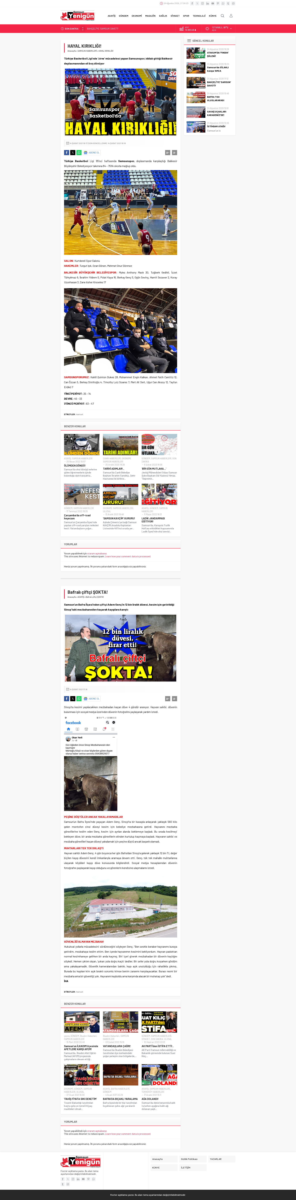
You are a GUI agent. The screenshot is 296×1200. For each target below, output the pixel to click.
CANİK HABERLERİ (112, 458)
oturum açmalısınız (97, 553)
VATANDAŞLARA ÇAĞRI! (117, 1046)
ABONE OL (94, 152)
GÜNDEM (146, 458)
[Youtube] (213, 3)
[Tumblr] (228, 3)
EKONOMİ (126, 458)
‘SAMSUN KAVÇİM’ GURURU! (119, 518)
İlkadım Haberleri (88, 1036)
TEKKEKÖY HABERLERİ (153, 1091)
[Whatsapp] (223, 3)
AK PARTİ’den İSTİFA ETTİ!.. (158, 1046)
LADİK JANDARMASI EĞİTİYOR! (153, 520)
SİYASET (146, 1039)
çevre (67, 1036)
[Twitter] (197, 3)
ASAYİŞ (67, 458)
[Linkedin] (208, 3)
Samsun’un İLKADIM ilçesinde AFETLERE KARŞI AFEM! (81, 1047)
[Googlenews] (233, 3)
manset (79, 414)
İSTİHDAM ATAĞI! (216, 126)
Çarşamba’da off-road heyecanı (77, 517)
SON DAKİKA (157, 1039)
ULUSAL (107, 511)
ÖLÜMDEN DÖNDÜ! (75, 465)
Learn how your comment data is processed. (128, 556)
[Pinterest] (218, 3)
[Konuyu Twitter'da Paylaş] (72, 152)
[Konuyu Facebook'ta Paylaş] (66, 152)
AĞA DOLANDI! (150, 1098)
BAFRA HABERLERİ (120, 1088)
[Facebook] (192, 3)
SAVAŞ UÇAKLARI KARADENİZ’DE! (216, 113)
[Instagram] (202, 3)
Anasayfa (71, 51)
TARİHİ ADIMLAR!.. (113, 468)
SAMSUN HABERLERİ (87, 51)
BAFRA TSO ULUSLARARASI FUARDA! (215, 100)
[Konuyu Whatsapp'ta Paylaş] (79, 152)
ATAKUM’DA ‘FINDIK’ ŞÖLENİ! (218, 54)
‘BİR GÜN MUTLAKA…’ (154, 468)
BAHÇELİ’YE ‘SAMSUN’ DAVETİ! (102, 28)
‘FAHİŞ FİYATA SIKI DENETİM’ (80, 1098)
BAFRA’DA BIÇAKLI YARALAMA (120, 1098)
